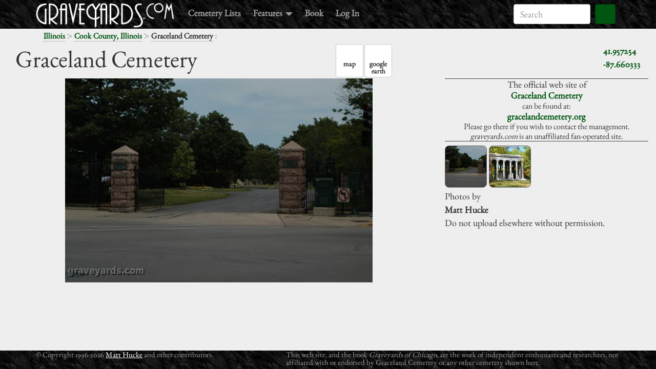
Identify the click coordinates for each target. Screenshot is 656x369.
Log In (347, 12)
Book (314, 12)
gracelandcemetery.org (546, 116)
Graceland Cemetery (547, 95)
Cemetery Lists (214, 12)
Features (268, 12)
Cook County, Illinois (108, 35)
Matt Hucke (124, 354)
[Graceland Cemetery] (466, 167)
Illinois (54, 35)
